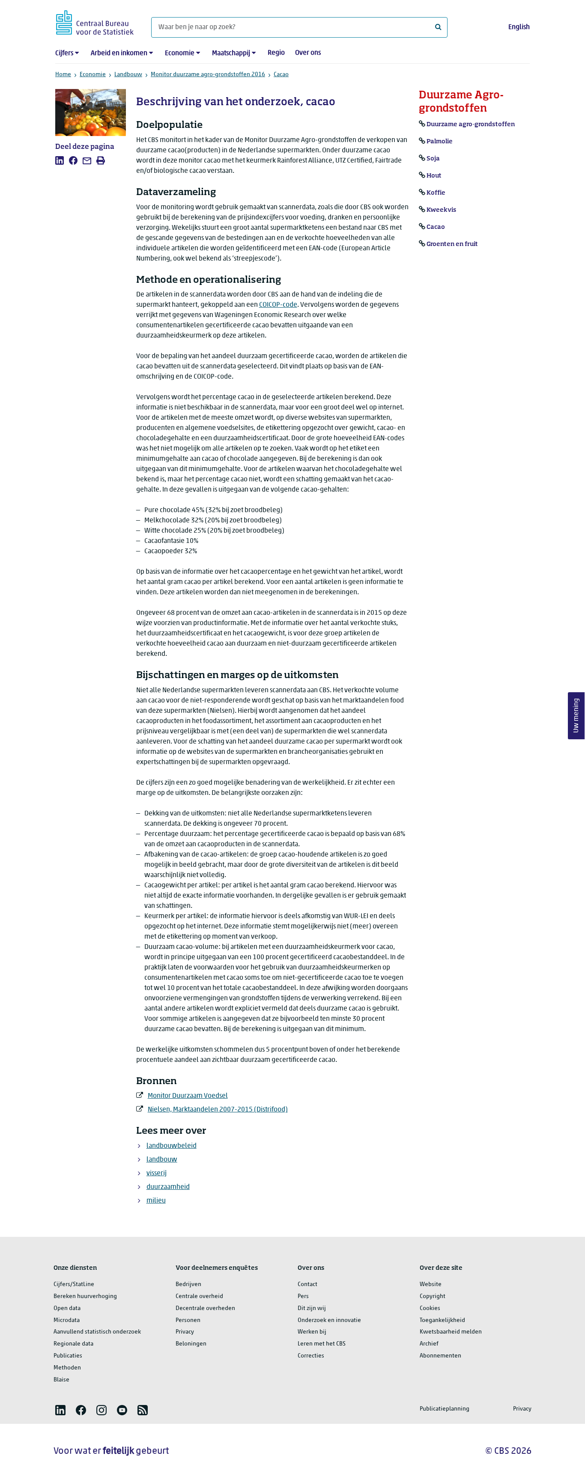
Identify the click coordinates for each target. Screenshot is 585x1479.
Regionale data (73, 1344)
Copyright (432, 1296)
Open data (67, 1308)
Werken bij (312, 1332)
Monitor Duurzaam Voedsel (188, 1096)
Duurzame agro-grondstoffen (471, 124)
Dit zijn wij (312, 1308)
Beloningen (191, 1344)
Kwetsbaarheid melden (451, 1332)
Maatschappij (231, 53)
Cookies (430, 1308)
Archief (429, 1344)
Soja (433, 159)
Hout (434, 176)
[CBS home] (94, 21)
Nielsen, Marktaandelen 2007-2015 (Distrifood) (218, 1109)
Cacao (281, 74)
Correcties (311, 1356)
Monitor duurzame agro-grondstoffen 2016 (208, 74)
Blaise (61, 1380)
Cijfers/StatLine (74, 1284)
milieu (156, 1200)
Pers (303, 1296)
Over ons (308, 53)
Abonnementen (440, 1356)
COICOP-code (278, 305)
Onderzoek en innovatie (329, 1320)
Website (431, 1284)
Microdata (67, 1320)
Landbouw (128, 74)
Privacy (185, 1332)
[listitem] (59, 160)
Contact (307, 1284)
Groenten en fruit (452, 244)
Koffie (436, 193)
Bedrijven (188, 1284)
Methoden (67, 1368)
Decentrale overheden (205, 1308)
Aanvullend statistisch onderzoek (97, 1332)
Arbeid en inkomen (119, 53)
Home (63, 74)
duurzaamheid (168, 1187)
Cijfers (64, 53)
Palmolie (440, 142)
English (519, 27)
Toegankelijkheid (442, 1320)
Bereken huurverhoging (85, 1296)
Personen (188, 1320)
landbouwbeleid (171, 1146)
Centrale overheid (199, 1296)
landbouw (161, 1159)
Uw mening (576, 715)
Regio (276, 53)
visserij (156, 1173)
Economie (179, 53)
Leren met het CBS (322, 1344)
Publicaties (68, 1356)
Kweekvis (441, 210)
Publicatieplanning (444, 1409)
